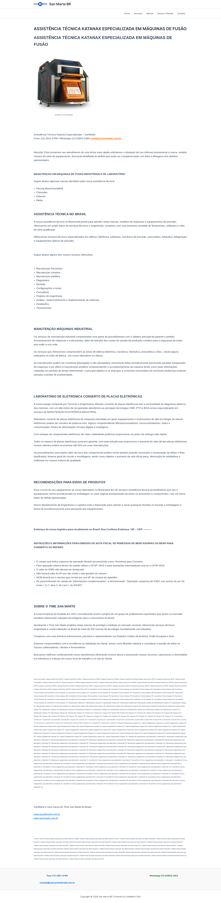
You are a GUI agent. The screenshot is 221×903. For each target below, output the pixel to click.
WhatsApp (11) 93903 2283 (164, 875)
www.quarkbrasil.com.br (47, 814)
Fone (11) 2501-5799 (57, 875)
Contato (181, 13)
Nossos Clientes (165, 13)
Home (127, 13)
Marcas (149, 13)
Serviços (138, 13)
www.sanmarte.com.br (46, 818)
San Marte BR (60, 4)
